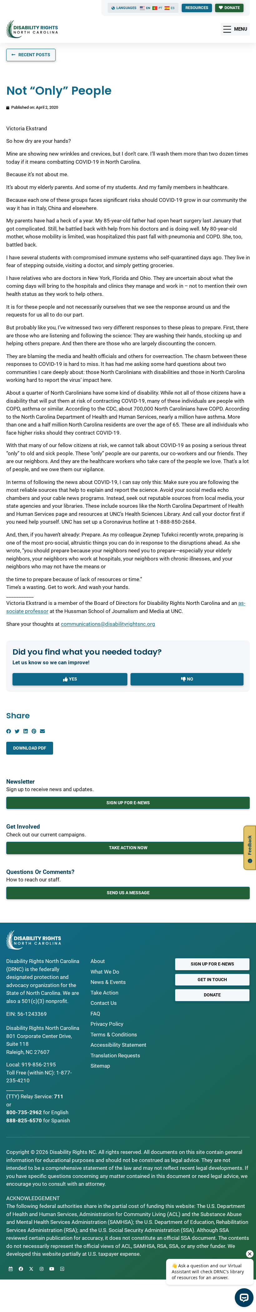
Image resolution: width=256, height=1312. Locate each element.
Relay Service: (37, 1096)
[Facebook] (21, 1269)
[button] (8, 731)
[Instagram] (41, 1269)
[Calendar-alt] (10, 1269)
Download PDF (29, 748)
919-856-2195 (39, 1064)
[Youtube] (51, 1269)
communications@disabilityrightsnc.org (108, 624)
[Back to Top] (62, 1269)
